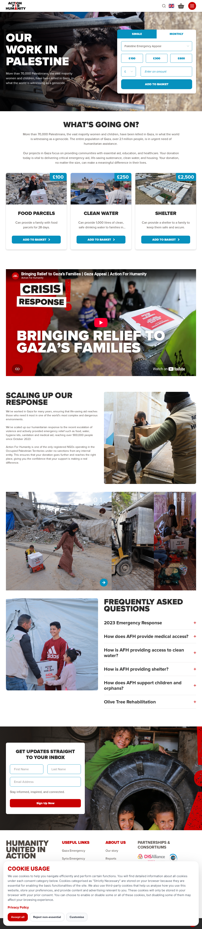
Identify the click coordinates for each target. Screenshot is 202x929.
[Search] (164, 6)
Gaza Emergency (73, 851)
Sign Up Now (45, 803)
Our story (112, 851)
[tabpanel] (36, 211)
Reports (111, 859)
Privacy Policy (18, 907)
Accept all (17, 917)
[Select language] (171, 6)
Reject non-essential (47, 917)
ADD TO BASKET (34, 239)
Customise (77, 917)
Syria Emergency (73, 859)
